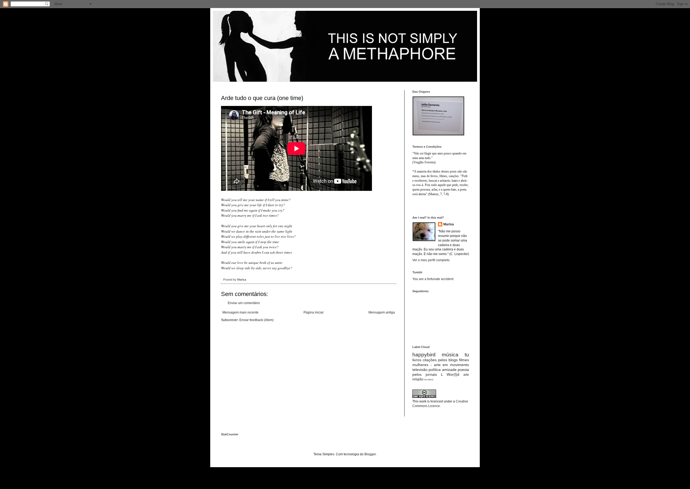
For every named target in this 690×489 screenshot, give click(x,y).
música (450, 354)
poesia (463, 369)
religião (417, 379)
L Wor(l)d (450, 374)
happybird (424, 354)
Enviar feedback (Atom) (256, 320)
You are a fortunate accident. (433, 279)
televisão (419, 369)
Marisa (448, 224)
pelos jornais (424, 374)
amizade (449, 369)
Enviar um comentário (244, 303)
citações (430, 360)
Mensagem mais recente (240, 312)
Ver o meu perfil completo (431, 260)
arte (466, 375)
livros (416, 360)
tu (467, 354)
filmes (464, 360)
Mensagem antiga (381, 312)
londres (428, 379)
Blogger (370, 454)
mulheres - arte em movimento (440, 365)
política (435, 369)
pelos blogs (448, 360)
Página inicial (313, 312)
